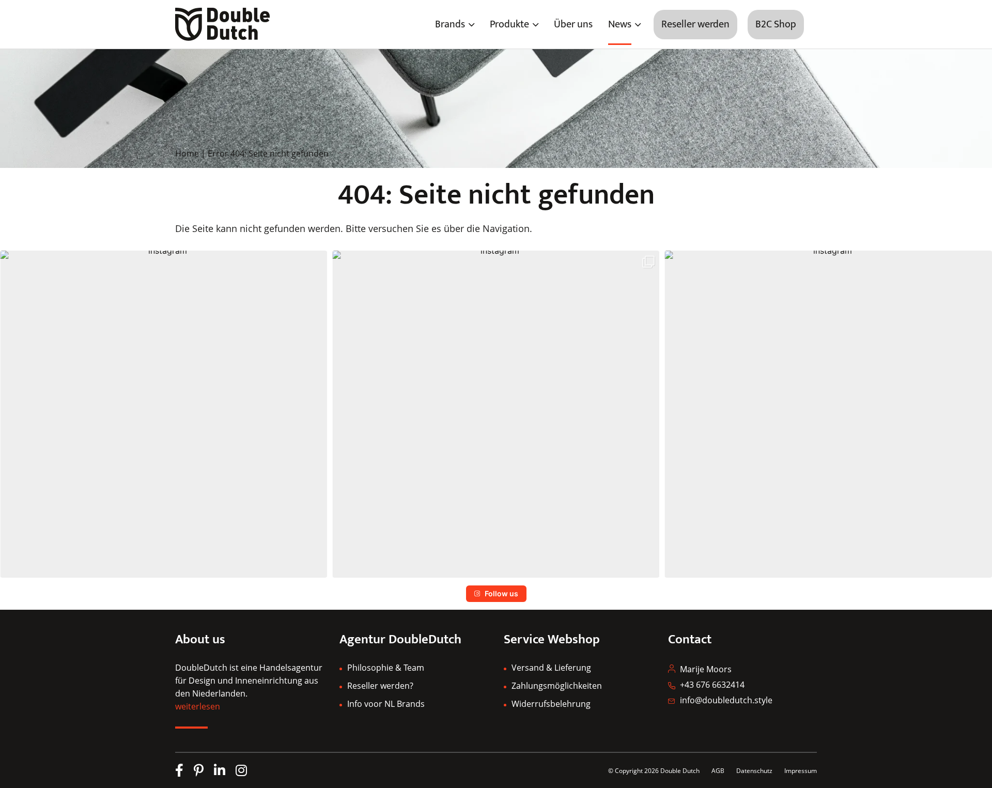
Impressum (800, 770)
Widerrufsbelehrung (551, 703)
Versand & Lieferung (551, 667)
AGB (717, 770)
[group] (163, 414)
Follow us (501, 593)
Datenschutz (755, 770)
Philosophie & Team (385, 667)
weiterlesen (197, 706)
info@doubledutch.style (726, 700)
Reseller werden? (380, 685)
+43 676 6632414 (712, 684)
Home (187, 153)
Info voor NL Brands (386, 703)
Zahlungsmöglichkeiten (557, 685)
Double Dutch (680, 770)
